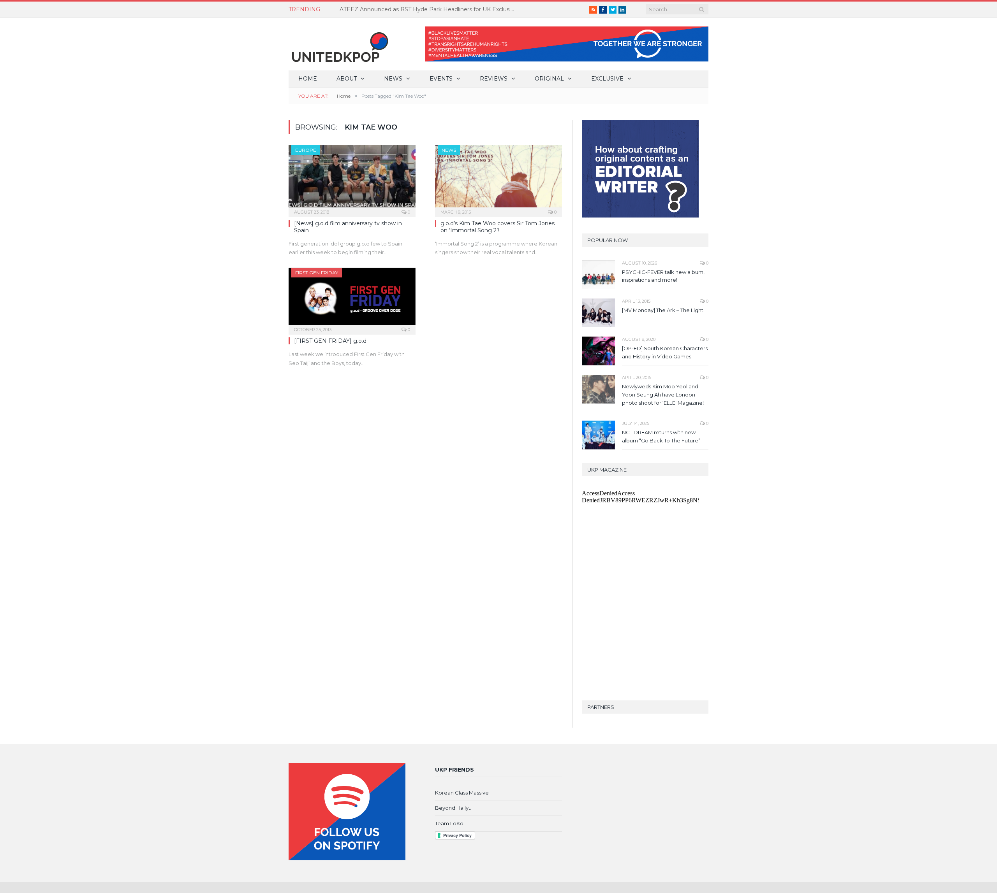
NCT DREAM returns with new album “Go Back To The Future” (661, 436)
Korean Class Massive (462, 792)
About (346, 78)
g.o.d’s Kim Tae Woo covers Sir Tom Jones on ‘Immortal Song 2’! (497, 227)
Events (441, 78)
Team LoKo (449, 823)
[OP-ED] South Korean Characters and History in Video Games (665, 352)
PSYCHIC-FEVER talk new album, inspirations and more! (663, 276)
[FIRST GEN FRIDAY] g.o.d (330, 340)
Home (307, 78)
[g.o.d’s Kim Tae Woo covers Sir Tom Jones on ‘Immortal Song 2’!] (498, 178)
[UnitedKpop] (339, 44)
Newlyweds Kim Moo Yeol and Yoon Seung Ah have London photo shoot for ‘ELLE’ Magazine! (663, 394)
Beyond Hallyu (453, 808)
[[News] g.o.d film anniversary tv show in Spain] (352, 178)
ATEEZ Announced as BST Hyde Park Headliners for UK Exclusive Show (429, 9)
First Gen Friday (316, 272)
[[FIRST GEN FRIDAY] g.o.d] (352, 299)
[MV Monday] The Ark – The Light (662, 310)
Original (549, 78)
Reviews (493, 78)
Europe (305, 150)
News (393, 78)
